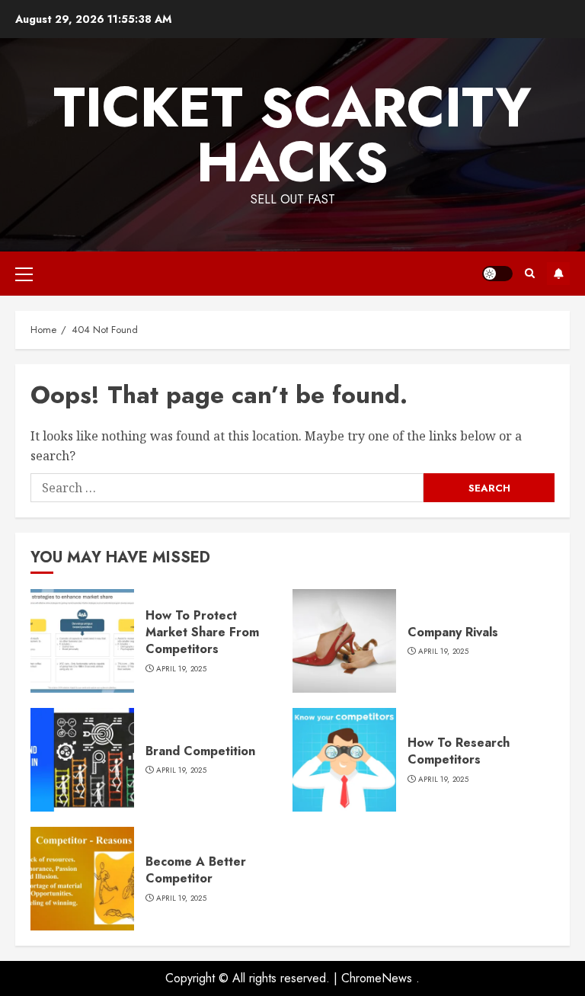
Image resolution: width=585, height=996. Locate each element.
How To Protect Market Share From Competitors (202, 632)
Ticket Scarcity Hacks (292, 135)
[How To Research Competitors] (344, 760)
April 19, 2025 (181, 669)
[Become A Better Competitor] (82, 878)
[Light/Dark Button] (497, 273)
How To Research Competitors (459, 751)
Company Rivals (453, 632)
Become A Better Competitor (195, 870)
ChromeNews (376, 978)
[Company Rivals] (344, 641)
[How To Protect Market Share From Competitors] (82, 641)
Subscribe (558, 273)
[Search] (529, 273)
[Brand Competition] (82, 760)
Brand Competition (200, 751)
